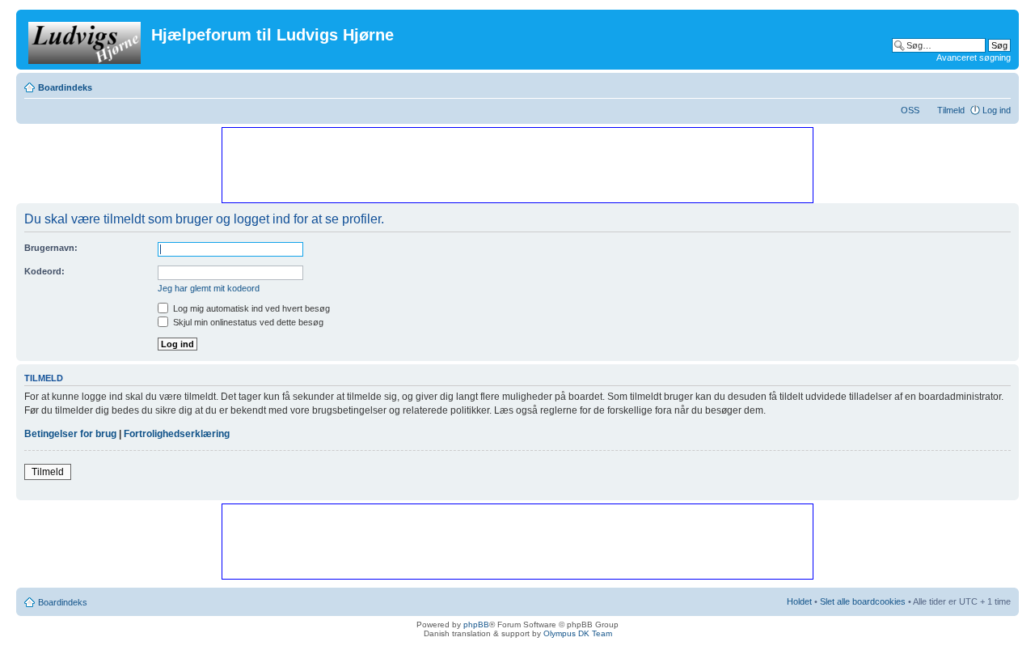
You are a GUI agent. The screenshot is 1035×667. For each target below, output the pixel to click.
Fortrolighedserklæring (177, 434)
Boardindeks (65, 87)
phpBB (476, 624)
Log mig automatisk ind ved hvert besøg (250, 308)
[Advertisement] (516, 164)
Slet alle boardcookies (863, 601)
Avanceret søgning (973, 57)
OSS (910, 110)
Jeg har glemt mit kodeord (209, 288)
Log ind (996, 110)
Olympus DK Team (577, 633)
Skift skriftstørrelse (999, 84)
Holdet (799, 601)
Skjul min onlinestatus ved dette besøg (247, 322)
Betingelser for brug (70, 434)
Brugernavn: (51, 248)
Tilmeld (951, 110)
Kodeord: (44, 271)
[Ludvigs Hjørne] (85, 40)
